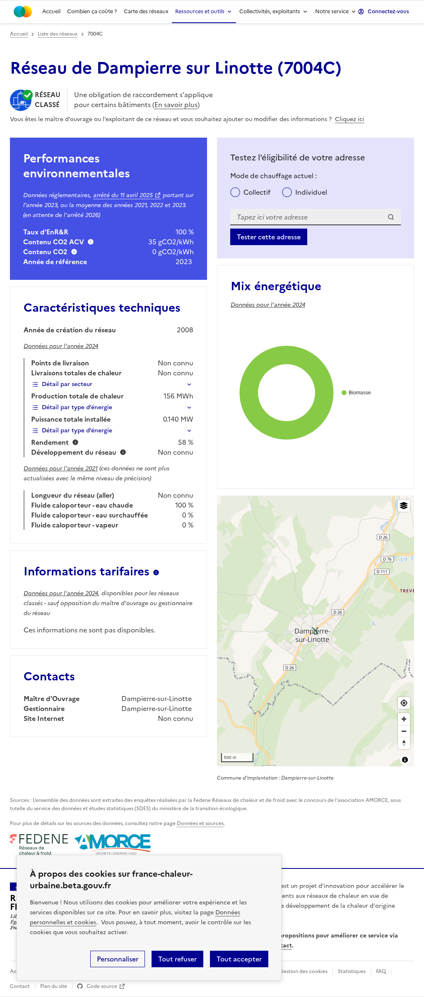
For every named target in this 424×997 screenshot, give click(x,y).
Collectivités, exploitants (269, 11)
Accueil (51, 11)
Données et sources (200, 823)
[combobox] (315, 217)
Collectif (256, 192)
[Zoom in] (404, 719)
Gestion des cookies (303, 971)
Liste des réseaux (57, 34)
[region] (315, 631)
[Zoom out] (404, 731)
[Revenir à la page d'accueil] (23, 11)
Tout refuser (177, 959)
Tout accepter (239, 959)
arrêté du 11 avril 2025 (123, 195)
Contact (20, 986)
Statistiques (352, 971)
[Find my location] (404, 703)
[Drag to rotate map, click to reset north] (404, 743)
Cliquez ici (349, 119)
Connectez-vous (388, 11)
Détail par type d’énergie (77, 407)
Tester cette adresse (269, 237)
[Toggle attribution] (405, 760)
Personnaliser (117, 959)
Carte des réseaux (146, 11)
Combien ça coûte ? (92, 11)
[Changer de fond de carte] (404, 506)
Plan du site (53, 986)
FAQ (381, 971)
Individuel (311, 192)
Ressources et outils (199, 11)
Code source (102, 986)
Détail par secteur (67, 384)
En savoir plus (176, 105)
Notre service (332, 11)
